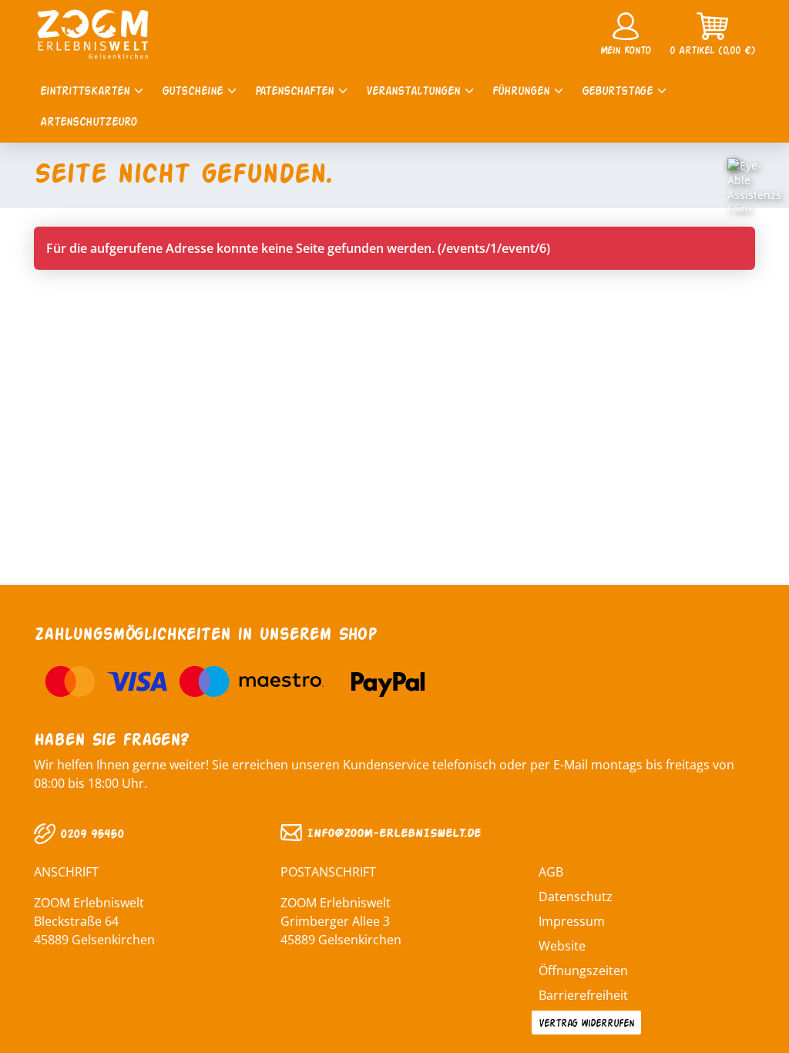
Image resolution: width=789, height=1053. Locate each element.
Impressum (572, 921)
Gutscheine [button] (194, 89)
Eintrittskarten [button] (87, 89)
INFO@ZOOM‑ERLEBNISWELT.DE (391, 832)
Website (562, 945)
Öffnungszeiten (583, 970)
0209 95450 (89, 833)
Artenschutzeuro (88, 120)
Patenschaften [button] (296, 89)
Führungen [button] (523, 89)
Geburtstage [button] (619, 89)
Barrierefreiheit (583, 995)
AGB (551, 871)
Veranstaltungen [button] (415, 89)
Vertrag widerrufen (586, 1022)
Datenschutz (576, 896)
